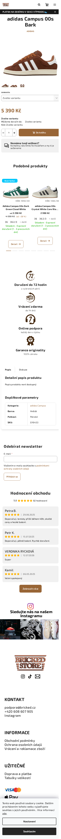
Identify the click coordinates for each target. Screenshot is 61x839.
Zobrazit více (30, 588)
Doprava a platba (18, 773)
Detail (14, 244)
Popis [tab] (8, 369)
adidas (30, 31)
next (57, 192)
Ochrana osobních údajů (23, 744)
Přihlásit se (12, 476)
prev (3, 192)
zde (4, 813)
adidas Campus (38, 405)
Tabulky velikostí (17, 777)
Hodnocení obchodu (30, 493)
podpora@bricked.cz (20, 707)
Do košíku (41, 132)
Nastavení (29, 821)
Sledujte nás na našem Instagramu (31, 613)
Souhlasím (29, 831)
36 (6, 222)
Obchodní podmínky (20, 740)
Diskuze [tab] (23, 369)
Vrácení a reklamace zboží (25, 748)
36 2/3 (13, 222)
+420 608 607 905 (19, 711)
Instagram (13, 715)
